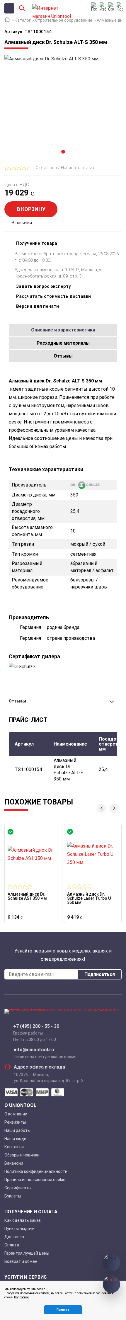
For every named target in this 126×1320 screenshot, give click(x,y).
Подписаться (99, 974)
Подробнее (21, 1297)
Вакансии (13, 1163)
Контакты (14, 1146)
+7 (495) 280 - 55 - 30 (36, 1026)
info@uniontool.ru (34, 1049)
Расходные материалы (63, 343)
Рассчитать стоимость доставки (53, 296)
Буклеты (12, 1196)
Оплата (11, 1245)
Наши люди (15, 1138)
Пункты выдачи (19, 1228)
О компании (15, 1114)
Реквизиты (15, 1122)
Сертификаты (17, 1187)
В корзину (31, 209)
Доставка (14, 1236)
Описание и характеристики (63, 330)
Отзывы (63, 356)
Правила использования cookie (34, 1179)
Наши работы (17, 1130)
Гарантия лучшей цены (26, 1253)
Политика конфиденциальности (35, 1171)
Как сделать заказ (22, 1220)
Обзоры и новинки (22, 1155)
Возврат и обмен (20, 1261)
